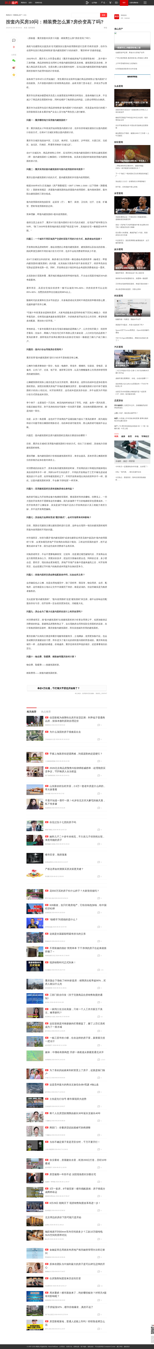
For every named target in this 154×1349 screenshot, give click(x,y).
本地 (137, 436)
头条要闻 (118, 86)
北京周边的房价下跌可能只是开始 (63, 1217)
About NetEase (53, 1346)
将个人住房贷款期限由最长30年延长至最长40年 (75, 1113)
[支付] (111, 2)
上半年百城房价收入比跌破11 (126, 63)
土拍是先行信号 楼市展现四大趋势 (68, 1099)
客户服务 (83, 1346)
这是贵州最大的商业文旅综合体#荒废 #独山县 (74, 1084)
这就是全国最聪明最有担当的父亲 (68, 933)
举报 (105, 28)
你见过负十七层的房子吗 (63, 822)
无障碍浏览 (38, 2)
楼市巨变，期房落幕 (56, 854)
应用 (30, 2)
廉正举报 (119, 1346)
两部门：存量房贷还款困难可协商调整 (70, 1127)
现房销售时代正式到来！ (63, 962)
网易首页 (24, 2)
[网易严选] (103, 2)
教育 (130, 436)
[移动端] (87, 2)
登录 (124, 2)
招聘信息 (76, 1346)
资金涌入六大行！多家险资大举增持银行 (131, 181)
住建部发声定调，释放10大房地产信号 (130, 52)
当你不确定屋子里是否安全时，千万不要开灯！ (75, 1142)
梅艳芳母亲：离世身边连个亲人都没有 (130, 273)
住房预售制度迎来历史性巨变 (65, 1278)
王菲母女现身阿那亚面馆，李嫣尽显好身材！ (132, 284)
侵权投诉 (127, 1346)
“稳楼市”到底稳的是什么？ (64, 919)
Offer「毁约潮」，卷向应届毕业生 (128, 472)
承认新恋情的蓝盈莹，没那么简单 (128, 289)
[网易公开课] (95, 2)
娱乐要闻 (118, 249)
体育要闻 (118, 193)
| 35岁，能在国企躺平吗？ (126, 413)
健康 (123, 436)
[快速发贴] (14, 40)
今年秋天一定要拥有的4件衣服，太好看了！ (132, 466)
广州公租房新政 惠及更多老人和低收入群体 (132, 58)
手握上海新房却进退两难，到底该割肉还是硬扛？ (76, 753)
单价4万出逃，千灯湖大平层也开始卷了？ (58, 688)
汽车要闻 (118, 347)
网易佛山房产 (17, 15)
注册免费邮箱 (133, 2)
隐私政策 (90, 1346)
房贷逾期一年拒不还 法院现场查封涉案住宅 (73, 1174)
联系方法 (69, 1346)
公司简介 (62, 1346)
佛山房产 (118, 29)
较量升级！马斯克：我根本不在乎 (128, 319)
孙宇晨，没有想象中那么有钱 (126, 187)
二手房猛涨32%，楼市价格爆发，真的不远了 (69, 1307)
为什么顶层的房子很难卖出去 (65, 732)
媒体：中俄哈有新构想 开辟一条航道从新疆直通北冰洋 (74, 1052)
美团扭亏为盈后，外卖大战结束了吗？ (130, 325)
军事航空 (145, 436)
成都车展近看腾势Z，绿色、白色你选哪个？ (132, 378)
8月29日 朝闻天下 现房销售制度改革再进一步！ (75, 1203)
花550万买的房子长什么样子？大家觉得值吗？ (74, 890)
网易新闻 (124, 15)
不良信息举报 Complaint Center (105, 1346)
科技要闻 (118, 296)
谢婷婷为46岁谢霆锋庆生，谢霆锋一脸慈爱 (132, 278)
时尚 (116, 436)
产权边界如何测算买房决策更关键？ (64, 869)
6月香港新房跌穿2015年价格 (126, 69)
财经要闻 (118, 142)
